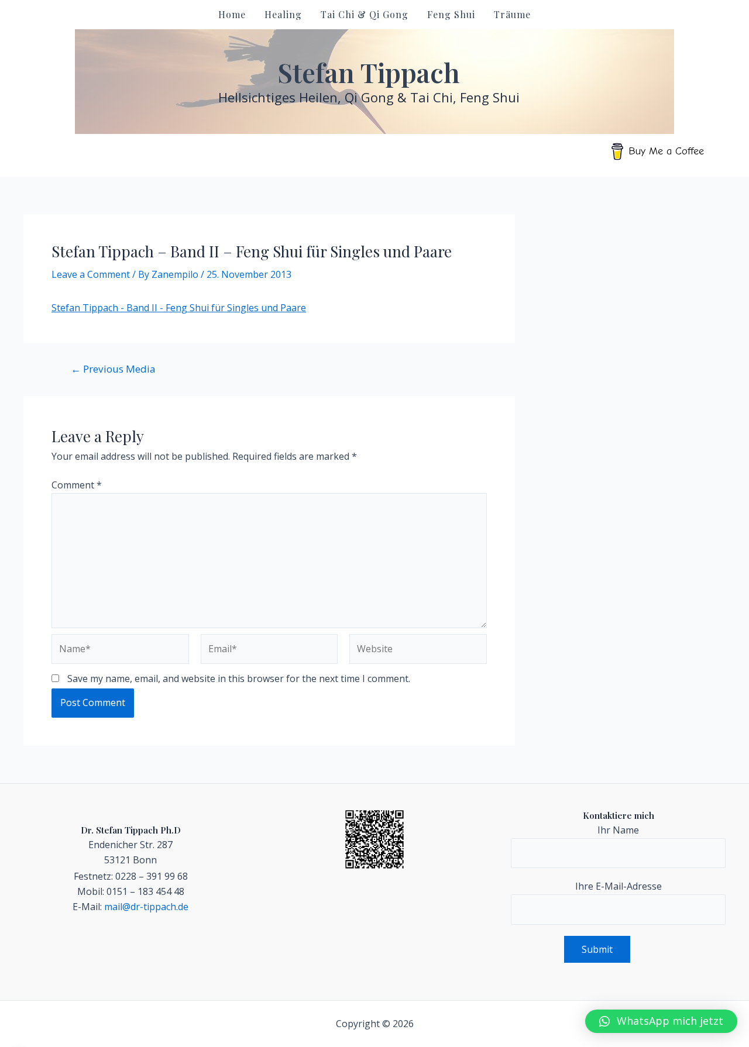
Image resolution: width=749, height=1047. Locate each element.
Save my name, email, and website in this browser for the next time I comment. (238, 678)
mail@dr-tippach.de (146, 906)
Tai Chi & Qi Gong (364, 14)
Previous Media (113, 369)
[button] (661, 1021)
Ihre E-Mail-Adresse (618, 886)
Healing (283, 14)
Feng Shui (451, 14)
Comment (76, 484)
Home (232, 14)
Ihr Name (618, 830)
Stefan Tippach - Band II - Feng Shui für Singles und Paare (178, 307)
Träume (512, 14)
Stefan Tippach (368, 71)
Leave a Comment (90, 274)
